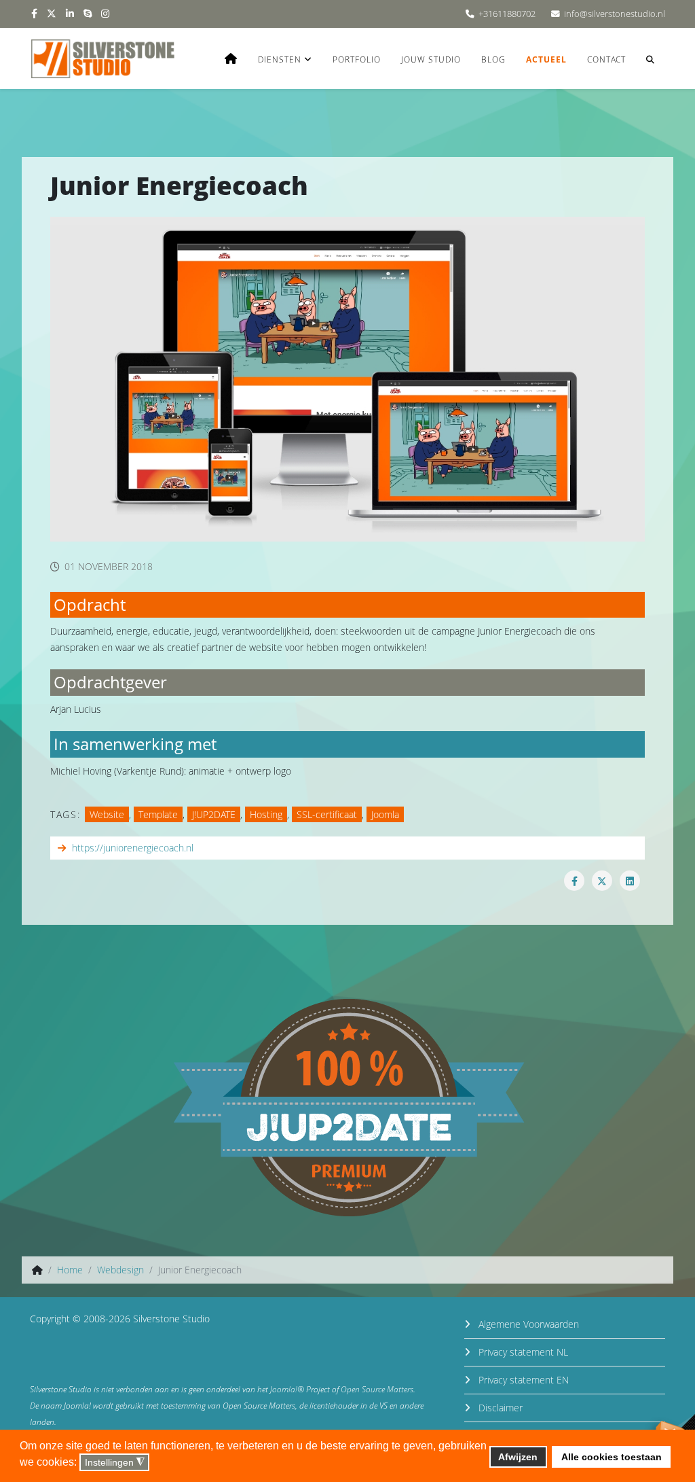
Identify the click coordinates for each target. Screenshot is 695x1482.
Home (70, 1269)
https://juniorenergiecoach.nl (132, 847)
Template (158, 814)
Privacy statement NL (522, 1351)
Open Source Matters (377, 1389)
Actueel (546, 59)
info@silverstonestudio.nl (614, 14)
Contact (606, 59)
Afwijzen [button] (518, 1456)
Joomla (385, 814)
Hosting (266, 814)
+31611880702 (507, 14)
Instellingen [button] (115, 1462)
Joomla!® (287, 1389)
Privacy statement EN (522, 1379)
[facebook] (34, 13)
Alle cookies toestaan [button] (611, 1456)
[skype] (87, 13)
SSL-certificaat (327, 814)
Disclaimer (499, 1407)
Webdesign (120, 1269)
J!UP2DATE (214, 814)
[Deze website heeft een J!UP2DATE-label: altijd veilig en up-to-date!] (347, 1107)
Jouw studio (431, 59)
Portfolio (357, 59)
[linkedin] (70, 13)
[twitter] (51, 13)
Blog (493, 59)
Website (107, 814)
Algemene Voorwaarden (527, 1324)
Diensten (279, 59)
